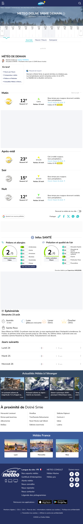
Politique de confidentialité (71, 510)
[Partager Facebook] (63, 216)
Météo (2, 7)
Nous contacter (28, 491)
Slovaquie (7, 7)
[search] (79, 3)
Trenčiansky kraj (15, 7)
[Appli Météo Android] (60, 502)
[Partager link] (59, 216)
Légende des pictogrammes (34, 495)
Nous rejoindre (28, 488)
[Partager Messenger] (73, 216)
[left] (2, 31)
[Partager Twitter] (68, 216)
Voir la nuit (75, 93)
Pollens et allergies (15, 242)
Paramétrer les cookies (30, 513)
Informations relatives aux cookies (48, 510)
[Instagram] (77, 479)
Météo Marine (53, 473)
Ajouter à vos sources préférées (15, 216)
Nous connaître (28, 484)
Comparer (53, 40)
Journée (29, 40)
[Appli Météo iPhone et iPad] (45, 502)
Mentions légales (9, 510)
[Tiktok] (77, 485)
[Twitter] (77, 474)
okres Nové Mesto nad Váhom (28, 7)
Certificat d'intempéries (32, 477)
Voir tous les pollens (28, 266)
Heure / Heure (41, 40)
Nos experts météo (30, 473)
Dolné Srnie (40, 7)
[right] (81, 31)
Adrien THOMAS (23, 60)
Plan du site (31, 510)
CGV (23, 510)
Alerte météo (27, 480)
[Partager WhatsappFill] (77, 216)
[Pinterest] (71, 485)
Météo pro (51, 477)
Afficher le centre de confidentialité (51, 513)
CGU (18, 510)
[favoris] (64, 13)
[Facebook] (71, 474)
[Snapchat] (71, 479)
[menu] (3, 3)
